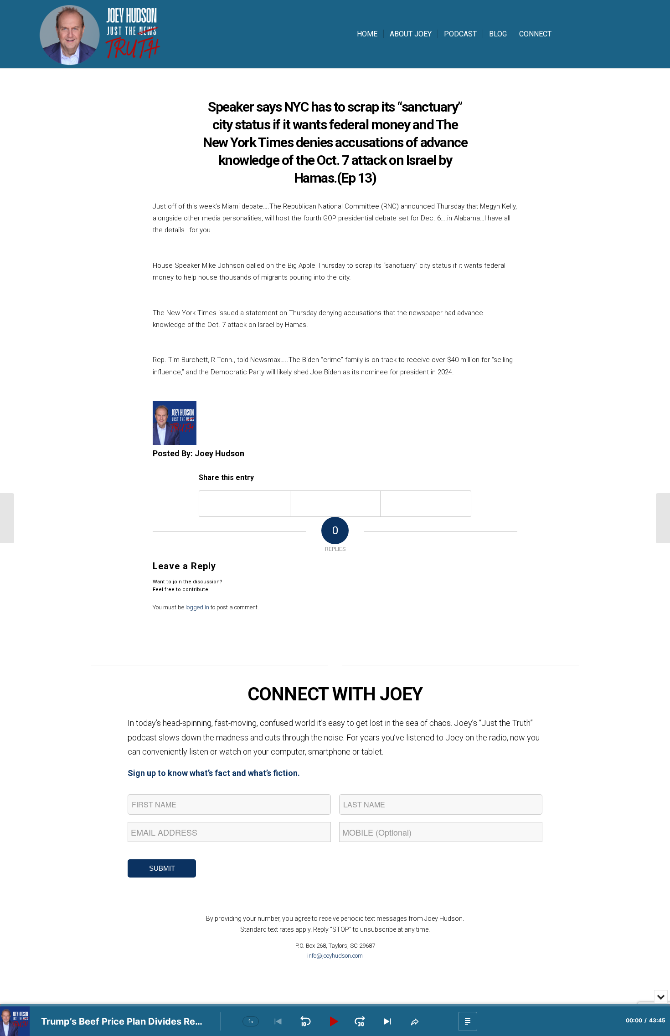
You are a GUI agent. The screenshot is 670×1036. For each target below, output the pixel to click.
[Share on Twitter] (335, 503)
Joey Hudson (219, 453)
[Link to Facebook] (583, 34)
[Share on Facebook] (244, 503)
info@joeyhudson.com (335, 955)
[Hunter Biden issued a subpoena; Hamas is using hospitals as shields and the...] (7, 518)
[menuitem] (367, 34)
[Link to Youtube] (624, 34)
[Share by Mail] (426, 503)
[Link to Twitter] (597, 34)
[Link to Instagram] (611, 34)
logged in (197, 607)
